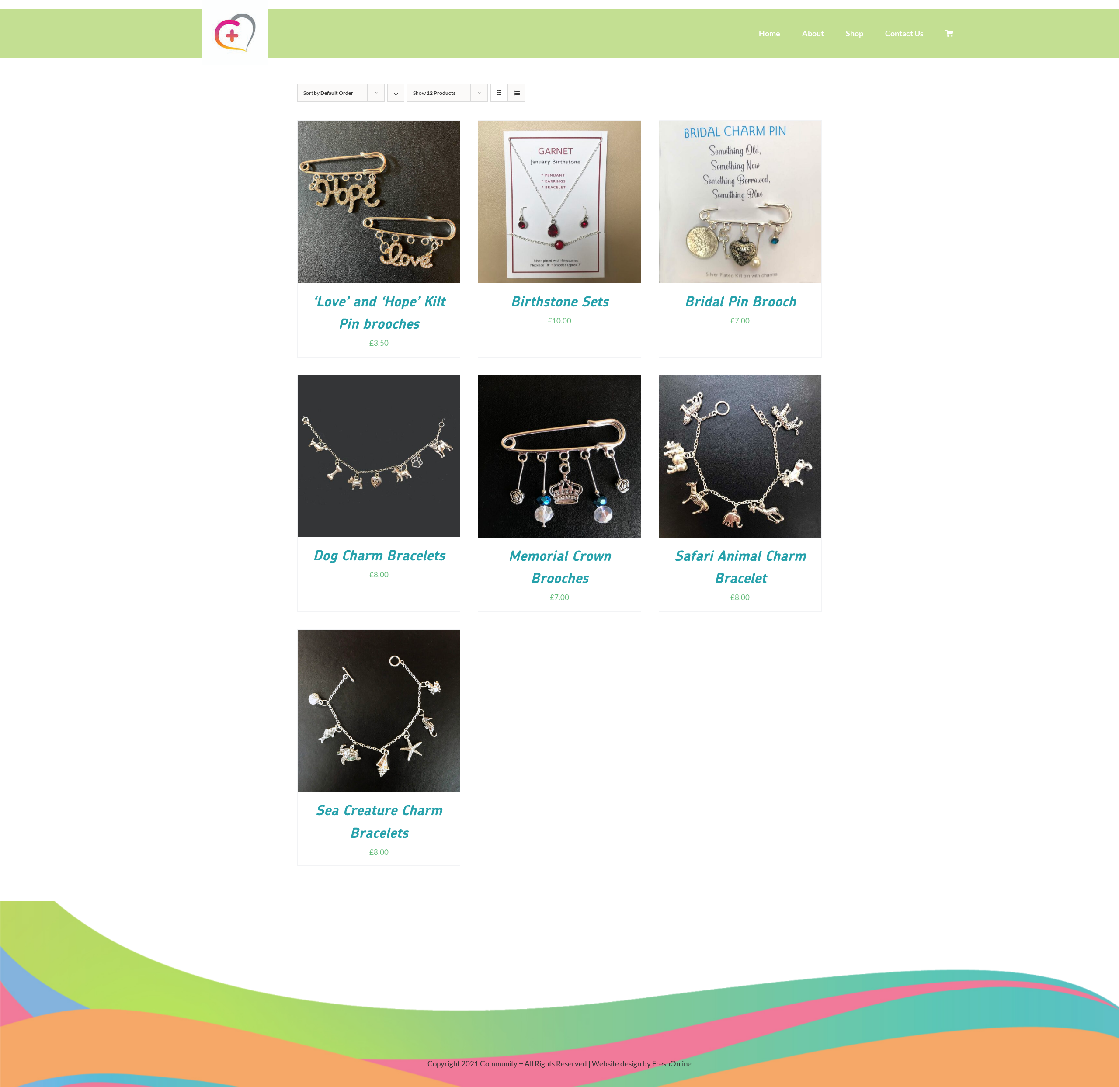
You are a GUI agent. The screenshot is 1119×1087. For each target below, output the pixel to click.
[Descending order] (395, 93)
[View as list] (516, 92)
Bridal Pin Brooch (740, 303)
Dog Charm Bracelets (379, 557)
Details (404, 204)
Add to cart (361, 204)
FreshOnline (672, 1063)
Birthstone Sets (559, 303)
